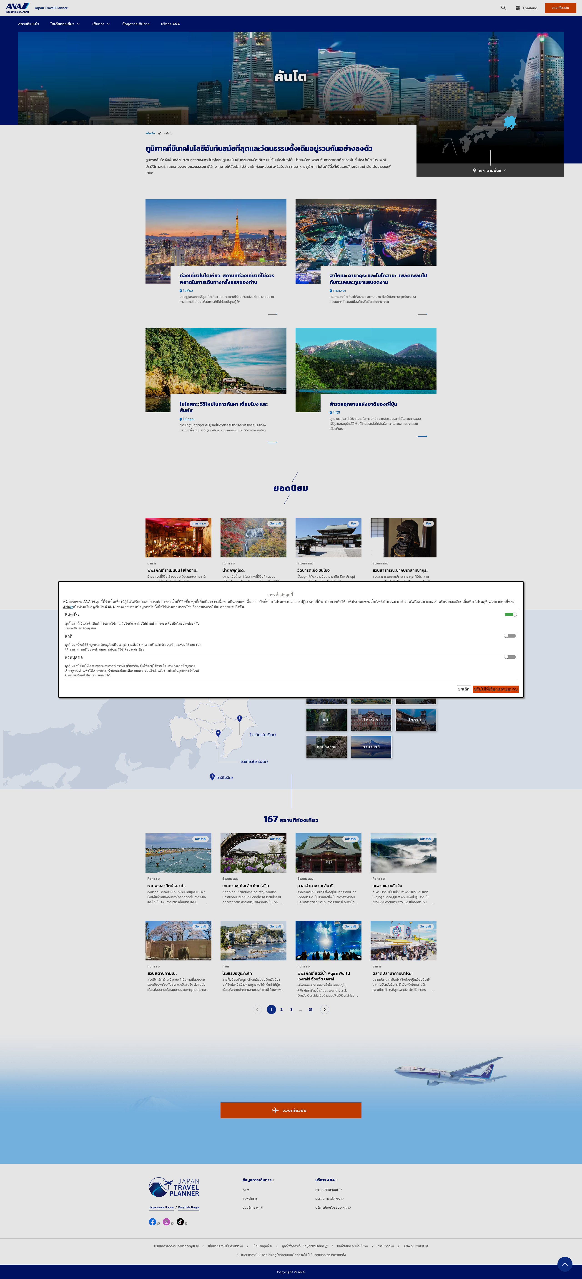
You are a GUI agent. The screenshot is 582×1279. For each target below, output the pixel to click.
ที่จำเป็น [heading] (72, 614)
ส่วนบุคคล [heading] (74, 657)
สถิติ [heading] (69, 636)
